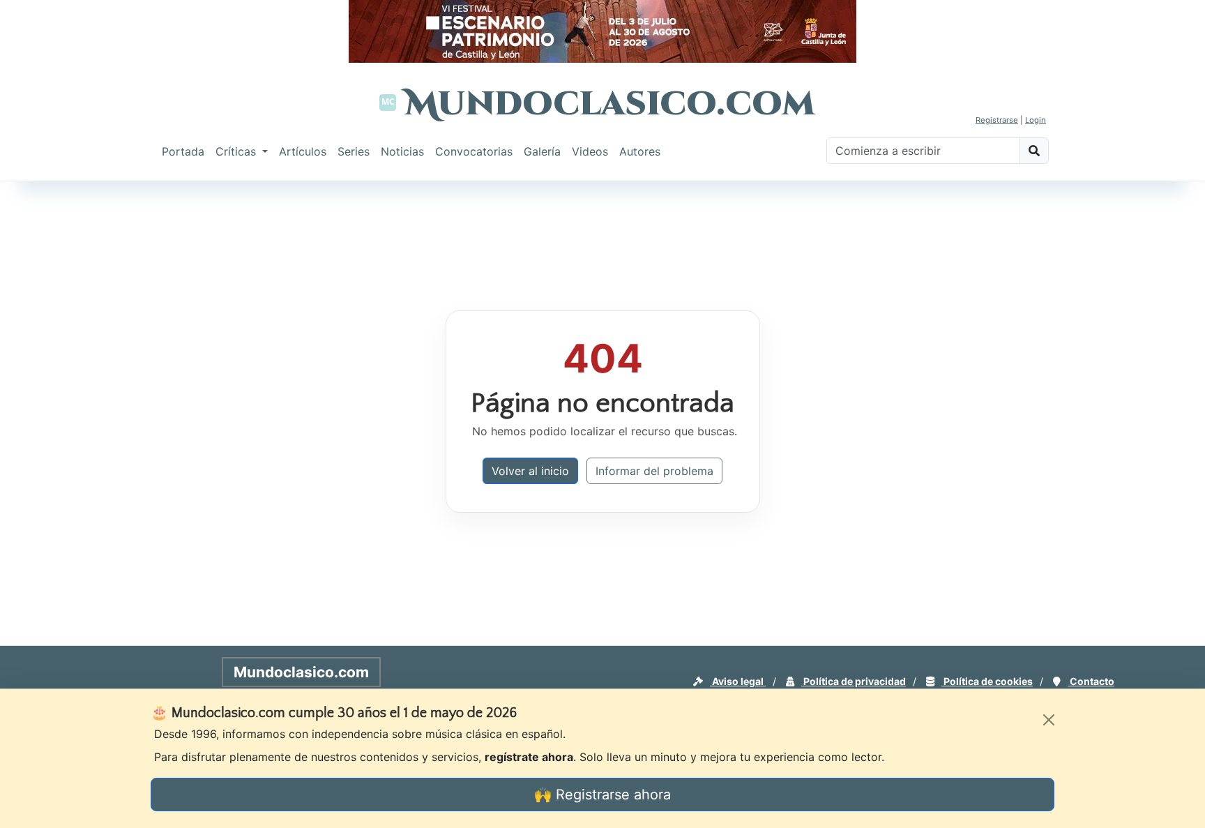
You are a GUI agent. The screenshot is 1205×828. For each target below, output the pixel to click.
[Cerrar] (1048, 720)
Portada (183, 151)
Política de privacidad (853, 681)
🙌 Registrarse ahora (602, 794)
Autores (639, 151)
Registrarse (997, 120)
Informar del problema (654, 471)
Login (1035, 120)
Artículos (302, 151)
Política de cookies (987, 681)
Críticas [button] (237, 151)
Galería (542, 151)
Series (354, 151)
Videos (590, 151)
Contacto (1091, 681)
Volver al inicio (530, 471)
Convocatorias (474, 151)
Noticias (402, 151)
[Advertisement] (56, 393)
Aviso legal (738, 681)
